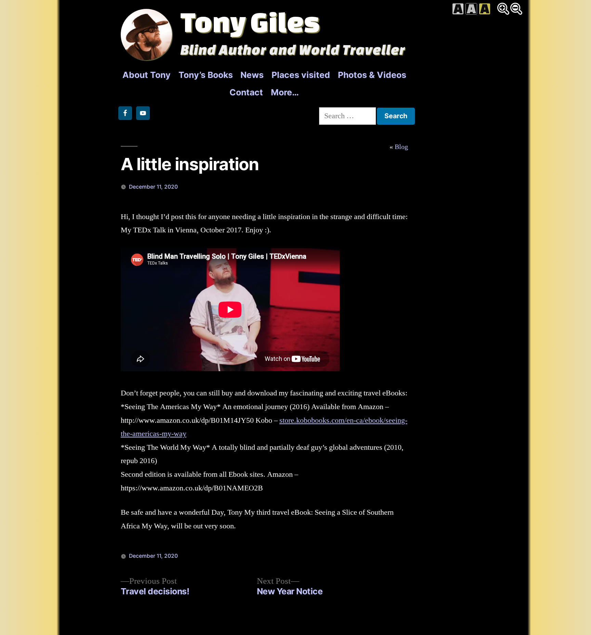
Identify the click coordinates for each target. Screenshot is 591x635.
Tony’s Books (206, 75)
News (252, 75)
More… (285, 92)
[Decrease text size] (516, 9)
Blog (401, 147)
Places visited (301, 75)
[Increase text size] (503, 9)
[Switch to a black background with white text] (471, 9)
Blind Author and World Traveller (292, 49)
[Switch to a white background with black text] (458, 9)
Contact (246, 92)
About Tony (146, 75)
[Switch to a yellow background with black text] (484, 9)
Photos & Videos (372, 75)
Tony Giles (250, 21)
